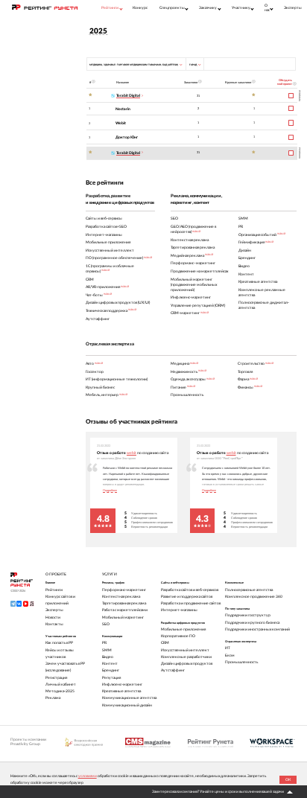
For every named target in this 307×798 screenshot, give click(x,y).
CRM (165, 643)
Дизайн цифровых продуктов (186, 663)
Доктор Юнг (126, 137)
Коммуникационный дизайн (127, 705)
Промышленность (241, 662)
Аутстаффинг (173, 670)
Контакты (54, 624)
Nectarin (122, 109)
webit (131, 453)
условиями (87, 776)
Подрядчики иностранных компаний (257, 629)
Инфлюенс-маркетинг (122, 684)
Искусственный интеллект (185, 650)
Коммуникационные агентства (129, 698)
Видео (107, 657)
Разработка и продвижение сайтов (191, 603)
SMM (107, 650)
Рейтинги (54, 590)
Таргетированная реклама (124, 603)
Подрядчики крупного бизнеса (252, 623)
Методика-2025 (60, 691)
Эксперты (293, 8)
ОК (288, 780)
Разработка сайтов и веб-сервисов (189, 590)
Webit (120, 123)
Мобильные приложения (183, 629)
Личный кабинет (60, 684)
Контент (110, 663)
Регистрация (56, 678)
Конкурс (140, 8)
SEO (106, 624)
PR (104, 643)
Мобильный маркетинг (123, 617)
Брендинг (110, 670)
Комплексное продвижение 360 (253, 596)
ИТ (227, 648)
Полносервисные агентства (249, 590)
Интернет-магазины (179, 610)
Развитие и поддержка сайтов (186, 596)
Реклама (52, 698)
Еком (230, 655)
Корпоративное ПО (178, 636)
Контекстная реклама (121, 596)
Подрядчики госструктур (247, 615)
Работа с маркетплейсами (125, 610)
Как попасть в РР (59, 643)
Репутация (111, 678)
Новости (52, 617)
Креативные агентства (121, 691)
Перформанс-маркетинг (124, 590)
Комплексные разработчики (186, 657)
